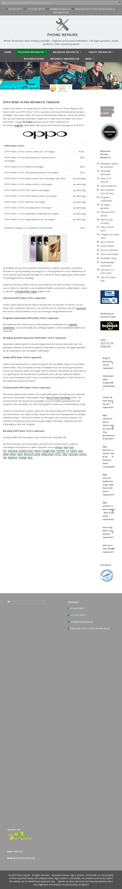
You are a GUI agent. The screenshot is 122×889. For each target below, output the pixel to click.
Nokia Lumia (47, 453)
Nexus (37, 450)
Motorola (73, 453)
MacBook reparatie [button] (66, 52)
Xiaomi (73, 450)
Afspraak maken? (107, 112)
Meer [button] (88, 58)
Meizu (13, 453)
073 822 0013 (15, 9)
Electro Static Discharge (58, 397)
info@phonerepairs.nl (60, 9)
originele (18, 125)
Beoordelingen (34, 58)
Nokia (6, 453)
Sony (80, 450)
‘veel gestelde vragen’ (26, 291)
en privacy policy (70, 884)
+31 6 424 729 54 (36, 9)
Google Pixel (48, 450)
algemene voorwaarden (50, 884)
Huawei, (22, 450)
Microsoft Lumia (32, 453)
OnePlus (60, 450)
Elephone (12, 457)
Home (7, 52)
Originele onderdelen (64, 58)
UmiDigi (22, 457)
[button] (119, 2)
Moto (20, 453)
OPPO (58, 453)
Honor (30, 450)
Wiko (64, 453)
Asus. (30, 457)
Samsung (12, 450)
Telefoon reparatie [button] (30, 52)
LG (67, 450)
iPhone (58, 447)
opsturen (81, 308)
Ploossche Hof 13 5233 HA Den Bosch (90, 628)
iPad (66, 447)
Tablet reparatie (100, 52)
